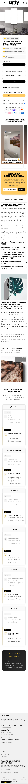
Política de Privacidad (7, 734)
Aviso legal (23, 779)
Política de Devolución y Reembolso (10, 739)
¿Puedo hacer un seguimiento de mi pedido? (13, 267)
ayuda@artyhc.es (7, 727)
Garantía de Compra (6, 740)
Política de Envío (5, 737)
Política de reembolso (8, 777)
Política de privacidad (19, 777)
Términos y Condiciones (7, 732)
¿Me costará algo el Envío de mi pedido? (13, 243)
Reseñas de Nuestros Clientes (8, 757)
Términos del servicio (7, 742)
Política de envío (16, 779)
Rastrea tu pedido (5, 754)
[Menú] (1, 3)
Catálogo (3, 751)
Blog (2, 744)
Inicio (2, 749)
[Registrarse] (26, 772)
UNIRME (21, 189)
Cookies (3, 736)
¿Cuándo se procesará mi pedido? (11, 262)
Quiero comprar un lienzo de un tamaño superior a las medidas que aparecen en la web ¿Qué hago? (12, 255)
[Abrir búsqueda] (4, 2)
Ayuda (2, 753)
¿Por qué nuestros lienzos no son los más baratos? (13, 205)
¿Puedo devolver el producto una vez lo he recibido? (13, 248)
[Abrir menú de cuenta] (23, 2)
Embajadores (4, 756)
